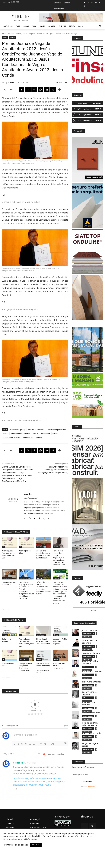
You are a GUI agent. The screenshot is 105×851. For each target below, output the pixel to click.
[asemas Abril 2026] (87, 205)
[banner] (87, 547)
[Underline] (22, 743)
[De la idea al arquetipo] (9, 631)
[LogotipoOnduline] (87, 80)
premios (12, 37)
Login (65, 726)
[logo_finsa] (87, 65)
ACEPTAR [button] (36, 845)
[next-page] (8, 609)
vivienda (39, 437)
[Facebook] (84, 2)
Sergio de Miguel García (90, 744)
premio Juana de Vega (11, 437)
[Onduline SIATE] (87, 251)
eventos (11, 33)
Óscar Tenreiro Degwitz (89, 693)
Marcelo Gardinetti (91, 712)
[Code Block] (41, 743)
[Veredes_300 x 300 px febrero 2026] (87, 349)
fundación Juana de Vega (20, 433)
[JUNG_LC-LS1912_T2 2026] (87, 159)
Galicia (35, 433)
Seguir (98, 109)
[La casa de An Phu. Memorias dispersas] (60, 631)
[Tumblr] (84, 6)
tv (3, 547)
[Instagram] (92, 2)
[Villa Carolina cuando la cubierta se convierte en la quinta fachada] (43, 542)
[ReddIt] (53, 89)
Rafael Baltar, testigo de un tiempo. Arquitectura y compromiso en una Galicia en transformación (59, 558)
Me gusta (97, 103)
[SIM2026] (87, 455)
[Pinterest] (99, 2)
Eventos (77, 427)
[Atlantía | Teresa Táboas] (26, 542)
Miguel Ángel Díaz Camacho (91, 662)
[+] (52, 743)
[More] (59, 89)
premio (55, 433)
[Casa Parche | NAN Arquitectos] (9, 574)
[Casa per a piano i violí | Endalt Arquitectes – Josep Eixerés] (26, 655)
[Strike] (26, 743)
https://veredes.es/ (30, 498)
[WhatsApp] (40, 89)
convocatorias (25, 578)
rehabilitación (28, 437)
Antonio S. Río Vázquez (89, 703)
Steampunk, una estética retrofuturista (59, 666)
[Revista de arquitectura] (20, 17)
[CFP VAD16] (87, 501)
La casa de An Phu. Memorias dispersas (60, 641)
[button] (100, 26)
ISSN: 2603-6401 (63, 817)
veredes (11, 82)
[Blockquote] (37, 743)
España (5, 433)
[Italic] (18, 743)
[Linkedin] (95, 2)
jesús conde (45, 433)
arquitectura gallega (18, 430)
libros (5, 635)
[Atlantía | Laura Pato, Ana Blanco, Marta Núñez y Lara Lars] (9, 542)
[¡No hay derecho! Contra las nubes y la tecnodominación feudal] (43, 655)
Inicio (4, 33)
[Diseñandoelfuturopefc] (87, 395)
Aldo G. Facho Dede (91, 733)
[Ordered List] (30, 743)
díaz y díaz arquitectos (36, 430)
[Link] (45, 743)
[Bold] (14, 743)
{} (49, 743)
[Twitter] (88, 2)
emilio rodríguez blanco (57, 430)
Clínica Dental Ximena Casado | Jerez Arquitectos (43, 641)
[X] (28, 89)
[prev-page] (3, 609)
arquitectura (7, 578)
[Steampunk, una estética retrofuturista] (60, 655)
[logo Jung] (87, 51)
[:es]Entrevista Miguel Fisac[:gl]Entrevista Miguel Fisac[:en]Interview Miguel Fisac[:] (53, 470)
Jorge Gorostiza (89, 630)
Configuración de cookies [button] (16, 845)
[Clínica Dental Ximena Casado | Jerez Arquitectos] (43, 631)
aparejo (39, 547)
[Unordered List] (34, 743)
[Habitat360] (87, 297)
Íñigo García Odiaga (91, 681)
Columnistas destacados (84, 623)
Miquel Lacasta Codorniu (89, 641)
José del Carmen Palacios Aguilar (90, 724)
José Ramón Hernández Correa (91, 651)
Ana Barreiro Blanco (92, 671)
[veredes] (3, 82)
